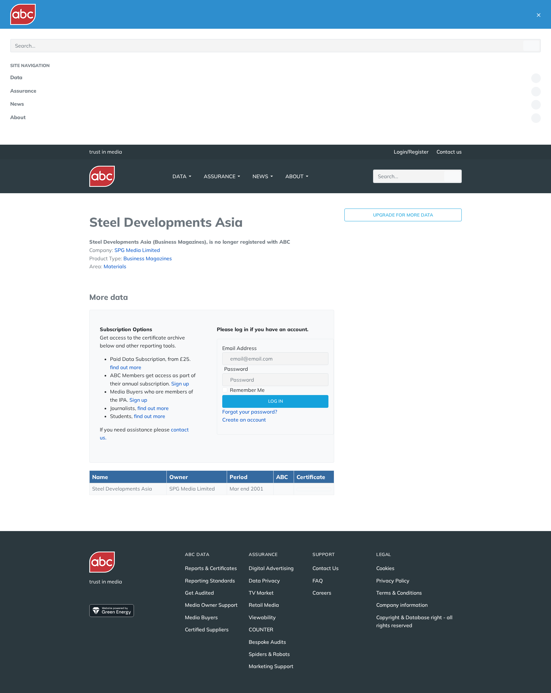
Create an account (244, 419)
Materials (115, 266)
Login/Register (411, 151)
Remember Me (247, 390)
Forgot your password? (249, 411)
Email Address (239, 348)
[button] (538, 14)
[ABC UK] (23, 14)
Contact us (449, 151)
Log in (275, 401)
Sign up (180, 383)
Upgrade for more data (403, 215)
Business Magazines (147, 258)
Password (235, 369)
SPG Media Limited (137, 250)
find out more (125, 367)
